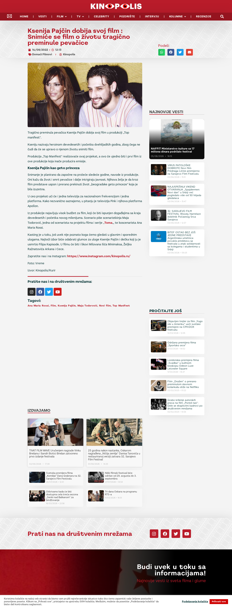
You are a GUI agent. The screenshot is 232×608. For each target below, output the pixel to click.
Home (24, 16)
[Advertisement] (86, 333)
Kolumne (176, 16)
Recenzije (203, 16)
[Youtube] (58, 292)
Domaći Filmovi (42, 54)
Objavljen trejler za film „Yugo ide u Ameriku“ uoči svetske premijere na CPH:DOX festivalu (185, 325)
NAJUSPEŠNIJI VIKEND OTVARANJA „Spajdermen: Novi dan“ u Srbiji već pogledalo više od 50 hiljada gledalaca (184, 192)
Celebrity (101, 16)
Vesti (42, 16)
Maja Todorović (87, 305)
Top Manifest (121, 305)
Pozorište (127, 16)
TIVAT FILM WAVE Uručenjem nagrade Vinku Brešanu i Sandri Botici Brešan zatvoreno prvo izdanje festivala (55, 453)
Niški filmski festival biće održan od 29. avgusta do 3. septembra (120, 475)
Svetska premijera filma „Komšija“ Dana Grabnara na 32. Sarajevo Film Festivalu (63, 475)
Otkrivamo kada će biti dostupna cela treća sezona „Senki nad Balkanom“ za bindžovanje (62, 496)
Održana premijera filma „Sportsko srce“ (181, 344)
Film (60, 16)
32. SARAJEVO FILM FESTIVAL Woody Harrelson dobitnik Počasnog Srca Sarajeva (184, 215)
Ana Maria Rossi (38, 305)
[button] (222, 16)
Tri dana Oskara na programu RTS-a (121, 493)
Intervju (152, 16)
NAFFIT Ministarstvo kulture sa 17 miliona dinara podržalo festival (172, 150)
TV (78, 16)
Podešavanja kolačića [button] (195, 601)
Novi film (105, 305)
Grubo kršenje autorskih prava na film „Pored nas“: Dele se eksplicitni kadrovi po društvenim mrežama (184, 404)
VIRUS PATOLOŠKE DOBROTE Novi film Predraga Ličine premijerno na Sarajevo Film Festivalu (183, 169)
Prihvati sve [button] (219, 601)
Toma (108, 223)
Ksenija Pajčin (67, 305)
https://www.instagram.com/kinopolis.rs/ (98, 256)
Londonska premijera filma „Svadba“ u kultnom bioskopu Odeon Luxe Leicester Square (183, 364)
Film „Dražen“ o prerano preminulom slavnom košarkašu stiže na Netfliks (183, 384)
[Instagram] (32, 292)
